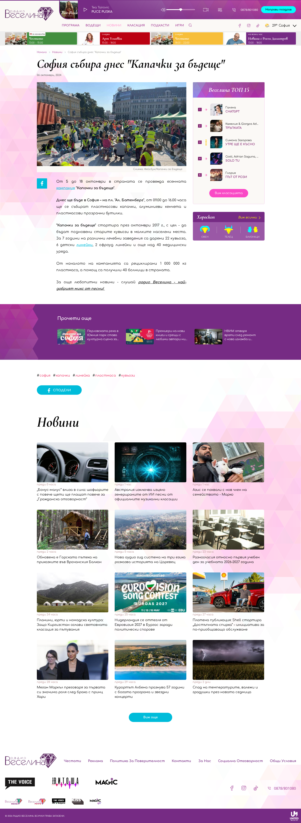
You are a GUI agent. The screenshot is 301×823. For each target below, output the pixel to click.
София (45, 375)
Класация (136, 25)
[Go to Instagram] (248, 25)
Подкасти (160, 25)
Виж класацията (229, 193)
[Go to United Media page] (294, 816)
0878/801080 (249, 10)
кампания (65, 188)
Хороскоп (227, 217)
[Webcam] (206, 10)
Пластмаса (105, 375)
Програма (70, 25)
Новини (114, 25)
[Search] (190, 25)
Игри (179, 25)
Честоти (72, 761)
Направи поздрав (278, 9)
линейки (84, 245)
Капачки (63, 375)
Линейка (82, 375)
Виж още (150, 717)
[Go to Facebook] (239, 25)
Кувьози (128, 375)
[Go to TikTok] (257, 25)
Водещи (93, 25)
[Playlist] (220, 10)
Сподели (62, 390)
